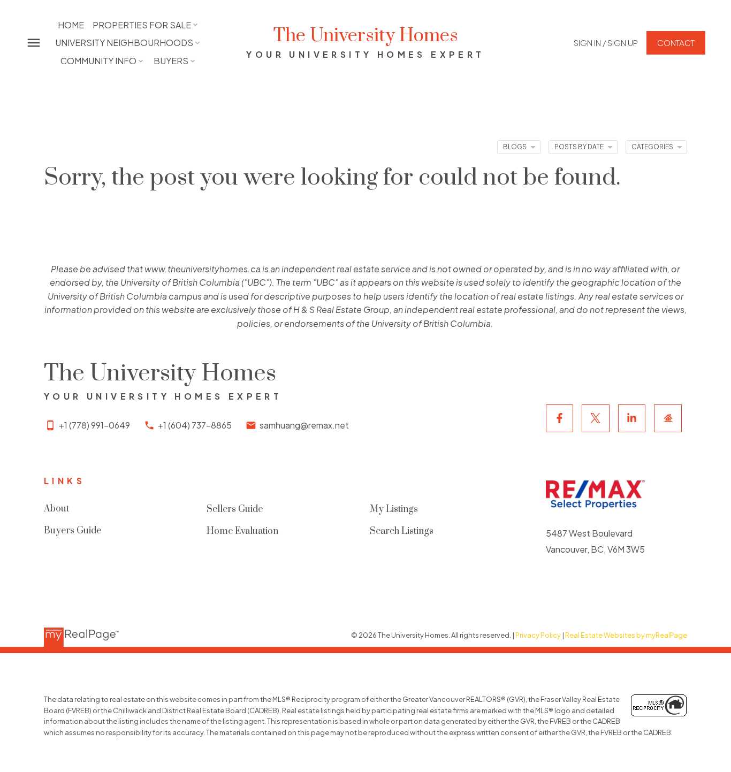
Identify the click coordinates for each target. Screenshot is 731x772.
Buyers (171, 60)
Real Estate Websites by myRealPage (626, 635)
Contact (676, 42)
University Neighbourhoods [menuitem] (124, 42)
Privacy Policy (538, 635)
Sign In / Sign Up (606, 42)
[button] (606, 42)
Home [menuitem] (71, 24)
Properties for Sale (142, 24)
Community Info (98, 60)
